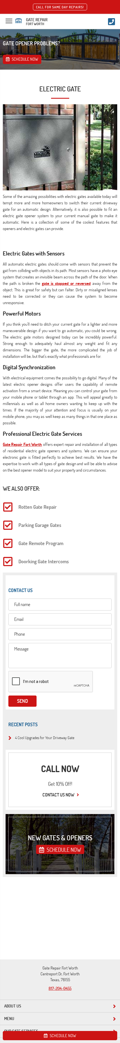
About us (12, 1006)
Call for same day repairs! (60, 7)
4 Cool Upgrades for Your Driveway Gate (44, 737)
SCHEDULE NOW (63, 849)
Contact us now (58, 795)
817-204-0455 (60, 988)
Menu (9, 1018)
